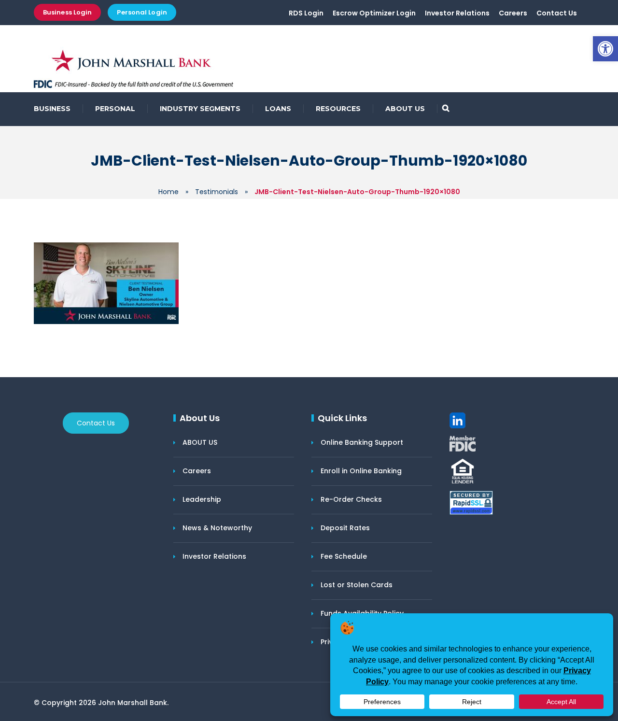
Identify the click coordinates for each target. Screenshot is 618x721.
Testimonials (216, 192)
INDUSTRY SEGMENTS (200, 108)
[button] (605, 48)
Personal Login (142, 12)
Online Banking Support (362, 442)
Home (168, 192)
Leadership (202, 499)
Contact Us (556, 13)
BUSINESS (52, 108)
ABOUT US (405, 108)
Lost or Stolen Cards (357, 585)
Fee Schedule (344, 556)
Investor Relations (457, 13)
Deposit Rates (345, 528)
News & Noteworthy (217, 528)
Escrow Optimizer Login (374, 13)
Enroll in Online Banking (361, 471)
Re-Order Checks (351, 499)
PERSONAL (115, 108)
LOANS (278, 108)
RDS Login (306, 13)
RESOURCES (338, 108)
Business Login (67, 12)
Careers (513, 13)
